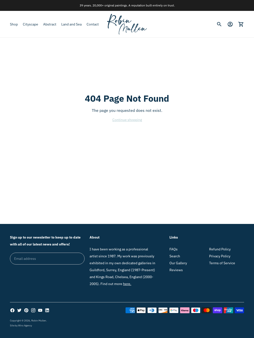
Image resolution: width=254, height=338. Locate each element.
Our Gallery (178, 263)
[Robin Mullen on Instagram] (33, 310)
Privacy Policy (219, 256)
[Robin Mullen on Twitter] (19, 310)
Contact (93, 24)
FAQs (173, 249)
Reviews (176, 270)
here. (127, 284)
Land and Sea (71, 24)
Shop (14, 24)
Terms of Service (222, 263)
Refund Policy (220, 249)
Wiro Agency (25, 325)
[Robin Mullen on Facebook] (12, 310)
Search (174, 256)
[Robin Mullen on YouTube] (40, 310)
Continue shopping (127, 120)
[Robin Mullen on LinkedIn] (47, 310)
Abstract (49, 24)
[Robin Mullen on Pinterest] (26, 310)
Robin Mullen (38, 320)
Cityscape (30, 24)
